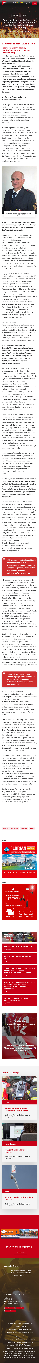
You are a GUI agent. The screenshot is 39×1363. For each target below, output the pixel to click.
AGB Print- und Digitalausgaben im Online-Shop (20, 1339)
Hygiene (32, 828)
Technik (13, 1144)
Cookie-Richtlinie (20, 1326)
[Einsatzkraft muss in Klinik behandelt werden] (19, 1024)
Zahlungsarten (28, 1345)
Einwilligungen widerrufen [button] (20, 1336)
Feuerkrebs (23, 828)
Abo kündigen (20, 1308)
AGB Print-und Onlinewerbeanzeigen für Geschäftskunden (20, 1342)
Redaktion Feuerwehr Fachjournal (21, 31)
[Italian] (19, 2)
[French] (15, 2)
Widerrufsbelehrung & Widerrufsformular (20, 1348)
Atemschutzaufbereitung (10, 828)
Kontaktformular (9, 1308)
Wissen (15, 16)
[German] (17, 2)
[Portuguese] (20, 2)
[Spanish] (22, 2)
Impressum (12, 1323)
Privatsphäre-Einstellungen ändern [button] (20, 1329)
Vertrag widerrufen (10, 1311)
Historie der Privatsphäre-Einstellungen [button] (20, 1333)
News (24, 16)
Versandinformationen (14, 1345)
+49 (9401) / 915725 (11, 1303)
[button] (34, 3)
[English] (14, 2)
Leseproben (20, 1252)
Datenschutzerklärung (25, 1323)
